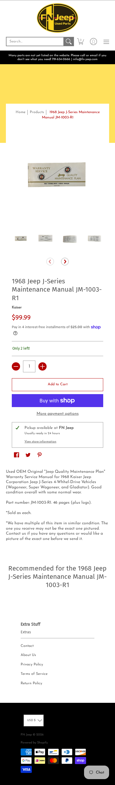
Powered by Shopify (34, 742)
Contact (27, 646)
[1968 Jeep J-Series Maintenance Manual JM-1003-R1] (21, 239)
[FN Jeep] (57, 18)
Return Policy (31, 683)
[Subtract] (16, 366)
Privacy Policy (32, 664)
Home (20, 112)
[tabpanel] (57, 506)
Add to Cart (58, 384)
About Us (28, 655)
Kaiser (17, 307)
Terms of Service (34, 674)
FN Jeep (26, 734)
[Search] (69, 41)
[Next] (65, 261)
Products (37, 112)
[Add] (42, 366)
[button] (80, 41)
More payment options (58, 413)
